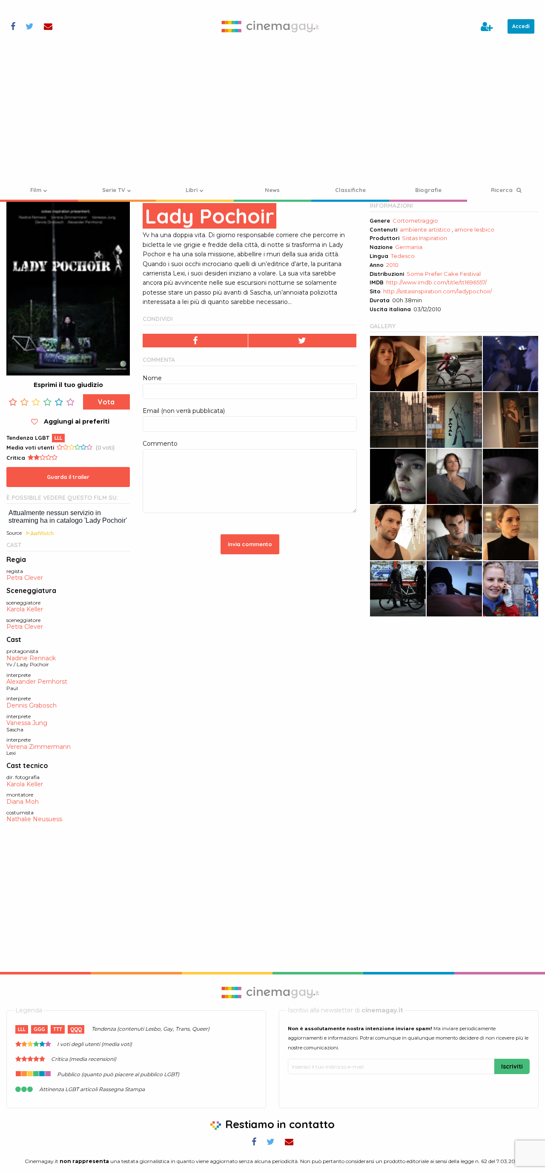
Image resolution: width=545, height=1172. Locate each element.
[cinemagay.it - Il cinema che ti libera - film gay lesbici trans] (273, 26)
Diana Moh (22, 801)
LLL (58, 438)
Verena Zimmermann (38, 747)
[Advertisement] (272, 116)
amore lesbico (474, 229)
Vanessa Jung (26, 723)
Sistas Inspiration (424, 238)
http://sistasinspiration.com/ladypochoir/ (437, 291)
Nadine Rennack (31, 658)
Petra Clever (24, 578)
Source (14, 533)
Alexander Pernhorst (36, 681)
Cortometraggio (415, 220)
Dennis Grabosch (31, 705)
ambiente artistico (425, 229)
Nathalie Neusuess (34, 819)
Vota (106, 402)
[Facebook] (195, 340)
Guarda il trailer (68, 476)
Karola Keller (24, 609)
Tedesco (403, 255)
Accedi (521, 26)
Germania (408, 247)
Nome (152, 378)
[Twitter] (302, 340)
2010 (392, 264)
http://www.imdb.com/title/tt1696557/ (436, 282)
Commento (160, 443)
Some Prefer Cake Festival (444, 273)
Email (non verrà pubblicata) (184, 411)
